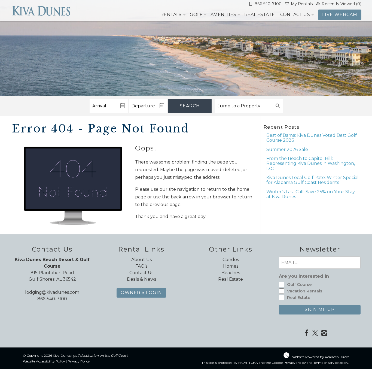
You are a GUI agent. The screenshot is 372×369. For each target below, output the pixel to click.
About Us (141, 259)
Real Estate (259, 14)
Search (190, 105)
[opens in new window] (306, 333)
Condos (230, 259)
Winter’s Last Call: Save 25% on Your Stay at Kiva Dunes (310, 194)
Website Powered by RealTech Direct (320, 357)
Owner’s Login (141, 292)
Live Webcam (339, 14)
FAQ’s (141, 266)
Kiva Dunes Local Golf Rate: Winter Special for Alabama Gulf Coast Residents (312, 180)
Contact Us (295, 14)
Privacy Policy (79, 361)
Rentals (170, 14)
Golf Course (299, 284)
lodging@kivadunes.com (52, 292)
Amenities (223, 14)
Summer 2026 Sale (287, 149)
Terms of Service (326, 363)
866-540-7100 (52, 298)
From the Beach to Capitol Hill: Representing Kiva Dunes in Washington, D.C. (310, 163)
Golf (196, 14)
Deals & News (141, 279)
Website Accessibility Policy (44, 361)
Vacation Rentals (304, 291)
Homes (230, 266)
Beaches (230, 272)
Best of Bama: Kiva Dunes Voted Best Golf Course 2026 (311, 138)
